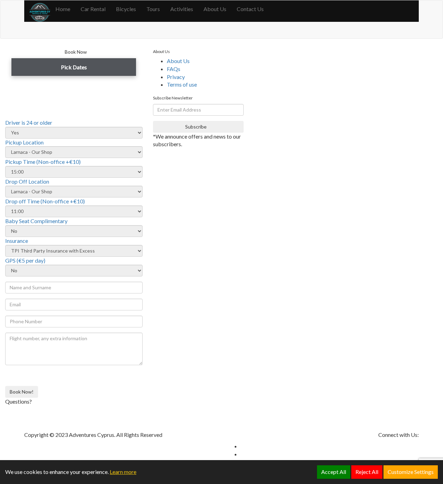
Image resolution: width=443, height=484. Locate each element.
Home (62, 9)
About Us (215, 9)
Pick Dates (74, 67)
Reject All (366, 471)
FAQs (173, 68)
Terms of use (182, 84)
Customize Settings (411, 471)
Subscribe (196, 127)
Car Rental (93, 9)
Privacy (176, 76)
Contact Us (250, 9)
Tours (153, 9)
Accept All (333, 471)
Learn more (123, 471)
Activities (181, 9)
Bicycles (126, 9)
